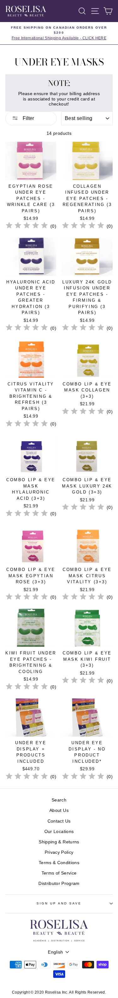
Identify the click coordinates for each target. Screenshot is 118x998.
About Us (59, 810)
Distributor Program (58, 883)
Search (59, 800)
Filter (27, 118)
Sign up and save (59, 903)
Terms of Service (59, 873)
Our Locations (59, 831)
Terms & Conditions (59, 862)
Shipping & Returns (59, 842)
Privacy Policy (59, 852)
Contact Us (59, 821)
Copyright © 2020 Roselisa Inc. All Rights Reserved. (59, 992)
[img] (26, 226)
